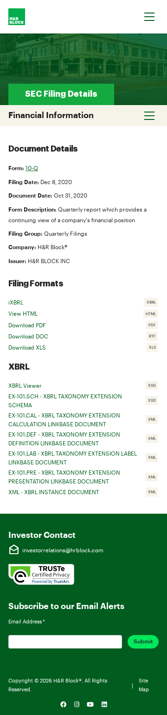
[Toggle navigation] (149, 16)
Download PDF (83, 326)
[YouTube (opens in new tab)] (90, 704)
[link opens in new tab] (41, 573)
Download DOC (83, 337)
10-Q (32, 168)
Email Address (26, 621)
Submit (143, 641)
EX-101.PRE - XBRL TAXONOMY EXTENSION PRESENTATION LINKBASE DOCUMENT (83, 476)
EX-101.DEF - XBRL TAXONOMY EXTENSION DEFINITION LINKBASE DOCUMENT (83, 438)
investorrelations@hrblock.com (55, 550)
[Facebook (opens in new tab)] (63, 704)
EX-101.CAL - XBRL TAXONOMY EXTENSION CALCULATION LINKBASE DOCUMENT (83, 419)
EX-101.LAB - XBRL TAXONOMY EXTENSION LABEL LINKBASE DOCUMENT (83, 457)
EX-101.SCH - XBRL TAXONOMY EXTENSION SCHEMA (83, 400)
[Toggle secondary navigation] (149, 115)
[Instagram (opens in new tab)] (76, 704)
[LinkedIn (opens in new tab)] (104, 704)
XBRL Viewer (83, 386)
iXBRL (83, 303)
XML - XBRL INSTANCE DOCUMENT (83, 493)
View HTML (83, 314)
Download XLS (83, 348)
